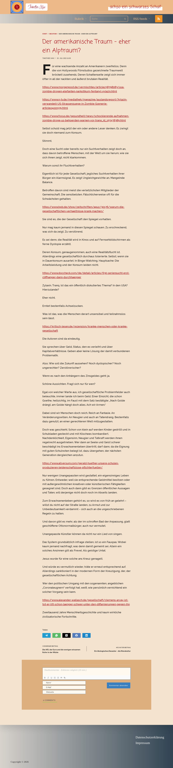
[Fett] (44, 677)
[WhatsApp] (56, 635)
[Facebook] (76, 635)
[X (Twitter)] (66, 635)
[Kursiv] (48, 677)
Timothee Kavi (36, 7)
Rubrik (79, 19)
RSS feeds (140, 19)
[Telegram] (46, 635)
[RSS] (159, 18)
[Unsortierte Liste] (58, 677)
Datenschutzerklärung (150, 737)
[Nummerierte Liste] (54, 677)
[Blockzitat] (61, 677)
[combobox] (106, 19)
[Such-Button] (125, 18)
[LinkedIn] (86, 635)
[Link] (64, 677)
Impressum (143, 743)
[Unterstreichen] (51, 677)
